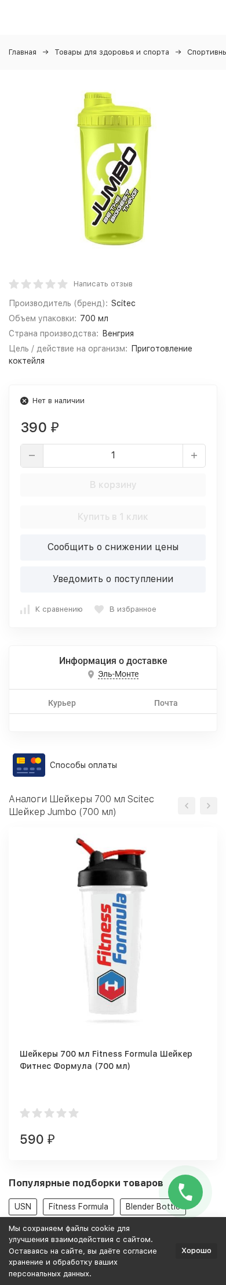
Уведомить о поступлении (113, 578)
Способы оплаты (83, 765)
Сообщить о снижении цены (113, 546)
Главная (23, 52)
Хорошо (196, 1250)
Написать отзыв (103, 283)
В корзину (113, 484)
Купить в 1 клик (113, 516)
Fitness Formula (78, 1206)
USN (22, 1206)
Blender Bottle (153, 1206)
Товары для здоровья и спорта (111, 52)
